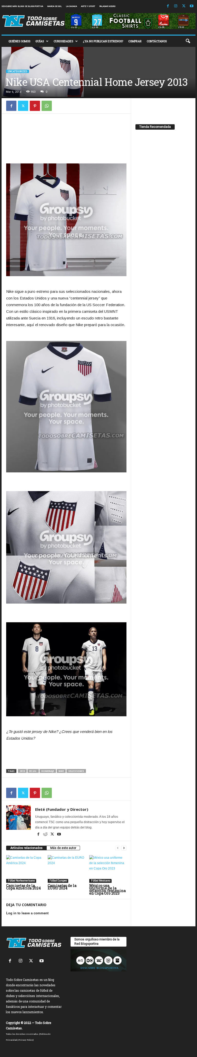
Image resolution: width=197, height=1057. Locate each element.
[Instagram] (176, 6)
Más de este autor (63, 848)
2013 (22, 771)
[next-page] (123, 848)
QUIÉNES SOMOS (19, 41)
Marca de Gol (54, 6)
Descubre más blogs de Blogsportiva (22, 6)
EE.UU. (33, 771)
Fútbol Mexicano (100, 880)
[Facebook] (168, 6)
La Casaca (71, 6)
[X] (184, 6)
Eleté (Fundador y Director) (61, 809)
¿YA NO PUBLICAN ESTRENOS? (103, 41)
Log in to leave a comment (27, 913)
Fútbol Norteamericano (21, 880)
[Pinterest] (35, 106)
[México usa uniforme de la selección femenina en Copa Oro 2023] (107, 869)
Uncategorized (17, 71)
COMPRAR (135, 41)
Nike (61, 771)
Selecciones (76, 771)
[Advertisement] (66, 130)
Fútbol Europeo (58, 880)
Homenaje (47, 771)
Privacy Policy (25, 1040)
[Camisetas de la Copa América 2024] (24, 869)
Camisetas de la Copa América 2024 (23, 886)
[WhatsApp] (47, 106)
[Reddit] (45, 834)
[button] (187, 41)
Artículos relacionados (26, 848)
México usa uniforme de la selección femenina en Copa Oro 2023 (107, 889)
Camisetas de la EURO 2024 (62, 886)
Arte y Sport (88, 6)
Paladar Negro (107, 6)
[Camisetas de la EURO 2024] (66, 869)
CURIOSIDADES (63, 41)
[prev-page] (117, 848)
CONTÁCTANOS (157, 41)
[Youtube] (192, 6)
